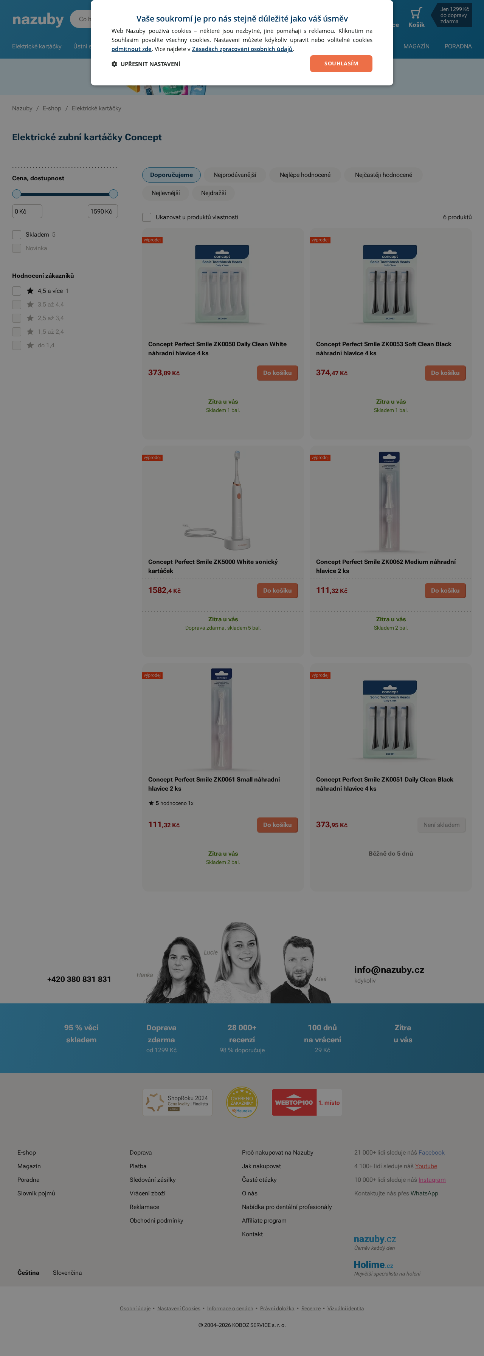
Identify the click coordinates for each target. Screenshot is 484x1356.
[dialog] (242, 42)
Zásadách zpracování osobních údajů (242, 49)
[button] (146, 64)
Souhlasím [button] (341, 63)
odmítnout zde (132, 49)
